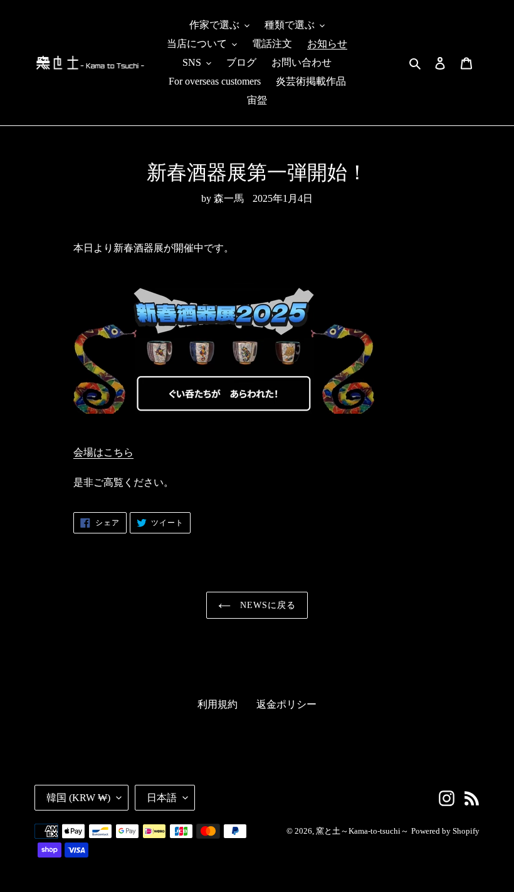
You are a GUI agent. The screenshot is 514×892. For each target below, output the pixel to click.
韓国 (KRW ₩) (78, 797)
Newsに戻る (266, 605)
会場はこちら (103, 452)
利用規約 (217, 704)
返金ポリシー (286, 704)
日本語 (162, 797)
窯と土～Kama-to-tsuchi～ (362, 831)
